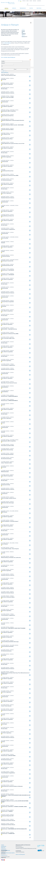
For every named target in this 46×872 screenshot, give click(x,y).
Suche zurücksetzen (4, 72)
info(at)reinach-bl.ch (4, 855)
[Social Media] (6, 859)
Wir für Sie (39, 8)
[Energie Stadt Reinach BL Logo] (41, 850)
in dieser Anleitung (7, 42)
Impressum (3, 847)
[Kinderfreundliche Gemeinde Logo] (41, 845)
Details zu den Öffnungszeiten (20, 854)
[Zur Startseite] (8, 3)
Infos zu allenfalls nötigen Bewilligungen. (8, 57)
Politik (31, 8)
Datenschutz (3, 849)
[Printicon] (30, 23)
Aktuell (6, 8)
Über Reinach (23, 8)
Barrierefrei (3, 846)
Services (14, 8)
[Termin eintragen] (29, 76)
